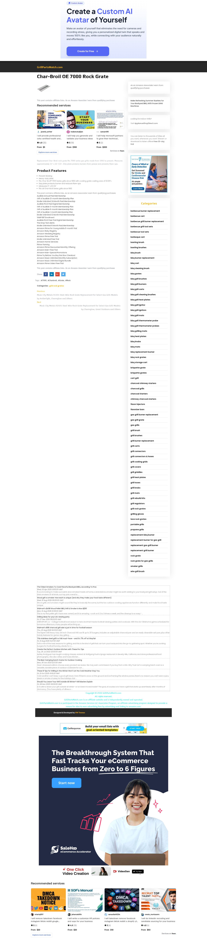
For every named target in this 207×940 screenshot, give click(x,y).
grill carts (135, 446)
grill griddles (136, 472)
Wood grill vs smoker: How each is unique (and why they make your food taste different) (74, 598)
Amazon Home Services (47, 241)
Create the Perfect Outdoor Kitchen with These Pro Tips (60, 649)
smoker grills (137, 566)
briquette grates (139, 373)
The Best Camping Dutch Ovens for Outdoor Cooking (59, 660)
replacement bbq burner (142, 535)
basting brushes (138, 247)
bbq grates (136, 273)
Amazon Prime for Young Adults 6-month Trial (57, 228)
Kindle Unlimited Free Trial (48, 239)
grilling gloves (137, 514)
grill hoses (135, 482)
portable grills (137, 524)
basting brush (137, 242)
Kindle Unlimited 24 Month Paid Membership (56, 201)
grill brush (135, 430)
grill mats (135, 493)
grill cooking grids (139, 461)
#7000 (43, 280)
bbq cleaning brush (140, 268)
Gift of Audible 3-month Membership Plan (55, 206)
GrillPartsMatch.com (50, 67)
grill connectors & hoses (142, 456)
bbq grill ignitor (138, 305)
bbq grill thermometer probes (145, 326)
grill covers (136, 467)
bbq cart (135, 263)
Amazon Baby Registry (47, 231)
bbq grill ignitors (138, 310)
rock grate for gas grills (142, 561)
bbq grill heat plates (140, 299)
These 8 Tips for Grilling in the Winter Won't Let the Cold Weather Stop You (68, 671)
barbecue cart (138, 216)
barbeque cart (138, 237)
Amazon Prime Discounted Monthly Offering (56, 247)
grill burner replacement (142, 441)
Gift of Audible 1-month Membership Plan (55, 212)
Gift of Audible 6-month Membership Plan (55, 209)
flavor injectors (138, 404)
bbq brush (136, 252)
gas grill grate (137, 420)
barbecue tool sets (140, 232)
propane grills (137, 529)
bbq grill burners (138, 284)
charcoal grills (137, 388)
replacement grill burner (142, 550)
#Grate (61, 280)
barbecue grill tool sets (142, 226)
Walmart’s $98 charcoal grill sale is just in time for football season (64, 627)
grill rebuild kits (138, 498)
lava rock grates (138, 519)
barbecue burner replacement (145, 211)
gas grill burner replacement (144, 414)
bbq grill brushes (139, 279)
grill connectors (138, 451)
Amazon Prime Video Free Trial (50, 263)
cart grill (135, 378)
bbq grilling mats (139, 331)
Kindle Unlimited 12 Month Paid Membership (56, 214)
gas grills (135, 425)
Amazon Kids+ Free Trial (47, 250)
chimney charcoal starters (143, 399)
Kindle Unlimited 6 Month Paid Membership (55, 225)
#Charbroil (52, 280)
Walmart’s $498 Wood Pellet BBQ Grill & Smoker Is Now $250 (62, 608)
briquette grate (138, 367)
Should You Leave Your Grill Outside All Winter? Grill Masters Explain (65, 681)
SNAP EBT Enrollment (45, 217)
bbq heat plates (138, 336)
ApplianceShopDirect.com (146, 123)
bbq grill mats (137, 315)
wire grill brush (137, 571)
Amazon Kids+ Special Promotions (52, 252)
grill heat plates (138, 477)
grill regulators (138, 503)
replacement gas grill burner (144, 545)
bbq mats (135, 347)
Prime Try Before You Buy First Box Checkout (56, 255)
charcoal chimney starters (143, 383)
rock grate (136, 555)
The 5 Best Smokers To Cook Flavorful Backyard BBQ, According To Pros (66, 587)
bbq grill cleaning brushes (143, 294)
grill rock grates (56, 286)
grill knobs (135, 488)
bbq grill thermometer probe (144, 320)
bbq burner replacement (142, 258)
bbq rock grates (138, 357)
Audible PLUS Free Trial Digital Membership (55, 220)
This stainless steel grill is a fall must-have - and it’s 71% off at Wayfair (66, 638)
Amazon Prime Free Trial (47, 236)
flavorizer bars (137, 409)
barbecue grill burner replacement (147, 221)
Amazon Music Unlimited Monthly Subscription (57, 258)
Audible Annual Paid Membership (51, 196)
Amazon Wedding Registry (48, 233)
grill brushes (136, 435)
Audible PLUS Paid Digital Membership (53, 204)
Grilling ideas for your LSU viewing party (53, 617)
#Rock (68, 280)
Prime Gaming (43, 244)
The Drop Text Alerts (46, 223)
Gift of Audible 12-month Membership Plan (55, 198)
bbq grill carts (137, 289)
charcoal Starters (139, 393)
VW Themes (80, 713)
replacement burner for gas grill (146, 540)
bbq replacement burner (142, 352)
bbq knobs (136, 341)
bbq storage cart (139, 362)
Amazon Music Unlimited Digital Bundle (54, 260)
